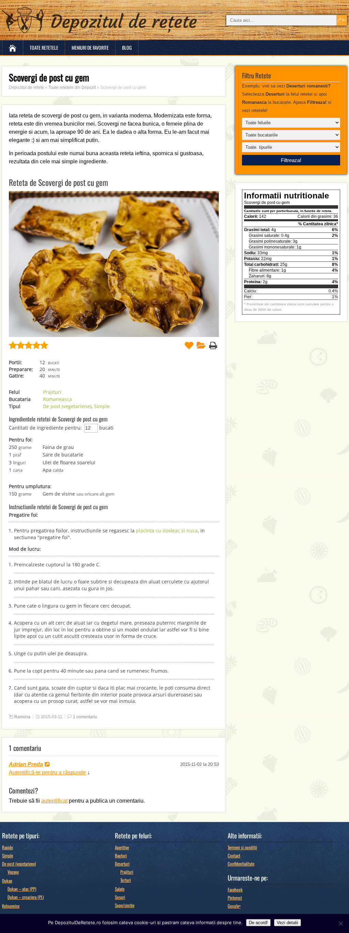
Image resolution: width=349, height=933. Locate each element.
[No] (340, 923)
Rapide (7, 847)
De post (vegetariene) (67, 406)
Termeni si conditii (242, 847)
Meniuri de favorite (90, 47)
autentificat (54, 801)
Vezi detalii (287, 922)
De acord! (258, 922)
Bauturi (121, 855)
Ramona (22, 716)
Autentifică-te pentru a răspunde (47, 772)
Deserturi (122, 863)
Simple (102, 406)
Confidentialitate (241, 863)
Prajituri (52, 392)
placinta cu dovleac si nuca (167, 530)
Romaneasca (57, 399)
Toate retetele (44, 47)
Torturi (125, 879)
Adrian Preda (26, 764)
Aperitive (122, 847)
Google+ (234, 905)
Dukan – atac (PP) (21, 888)
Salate (119, 888)
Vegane (13, 871)
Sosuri (120, 897)
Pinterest (235, 897)
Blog (127, 47)
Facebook (235, 889)
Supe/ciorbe (124, 905)
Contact (234, 855)
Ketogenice (10, 905)
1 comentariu (85, 716)
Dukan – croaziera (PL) (25, 897)
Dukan (7, 880)
